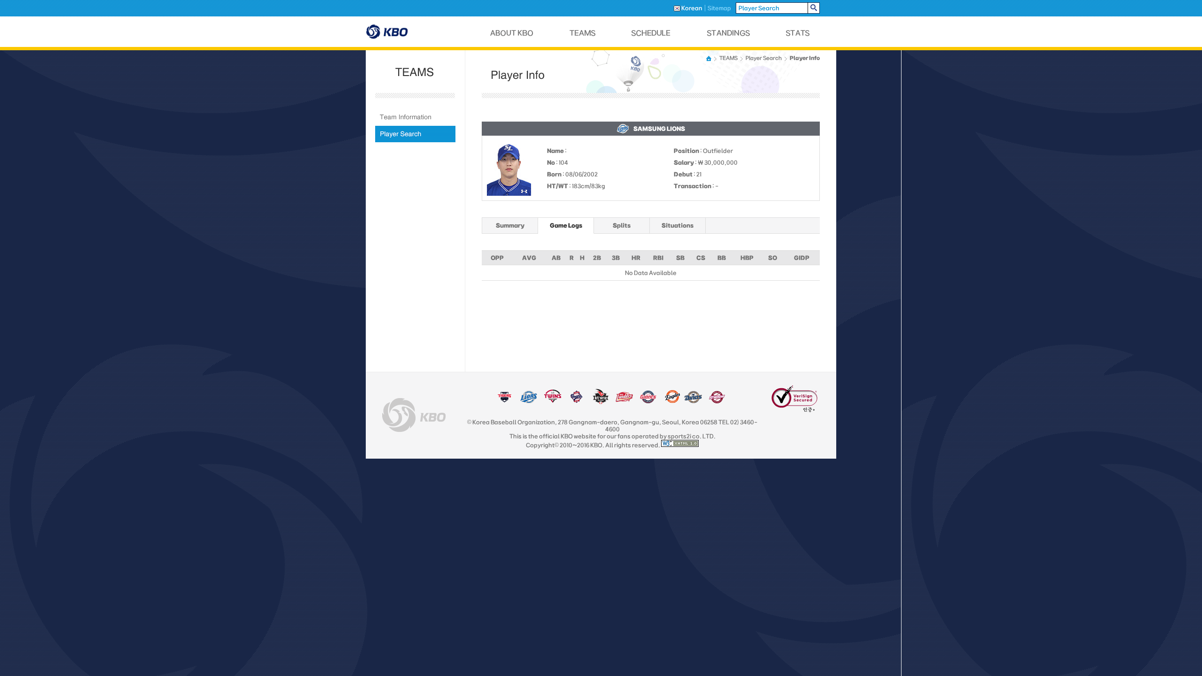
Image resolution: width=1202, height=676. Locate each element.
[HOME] (709, 58)
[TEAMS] (582, 33)
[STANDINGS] (728, 33)
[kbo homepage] (414, 415)
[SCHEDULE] (651, 33)
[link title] (504, 401)
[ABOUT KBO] (512, 33)
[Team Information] (415, 117)
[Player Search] (415, 134)
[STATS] (797, 33)
